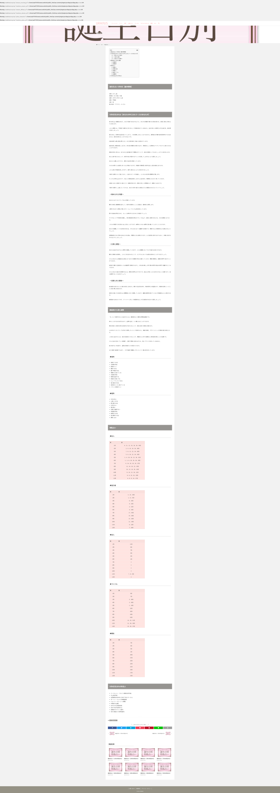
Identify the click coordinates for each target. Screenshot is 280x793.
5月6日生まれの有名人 (116, 75)
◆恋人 (114, 70)
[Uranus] (102, 23)
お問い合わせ (132, 788)
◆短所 (114, 64)
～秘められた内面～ (118, 55)
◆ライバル (115, 72)
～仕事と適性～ (117, 57)
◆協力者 (115, 69)
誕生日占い (103, 35)
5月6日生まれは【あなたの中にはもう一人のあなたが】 (124, 53)
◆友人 (114, 67)
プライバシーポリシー (146, 788)
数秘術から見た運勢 (116, 60)
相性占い (113, 65)
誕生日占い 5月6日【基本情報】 (119, 52)
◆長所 (114, 62)
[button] (158, 23)
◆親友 (114, 74)
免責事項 (138, 788)
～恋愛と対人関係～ (118, 58)
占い (99, 35)
